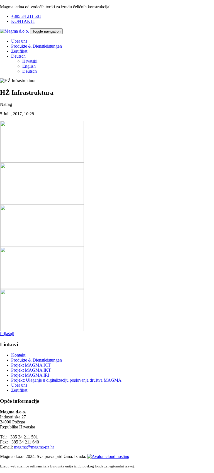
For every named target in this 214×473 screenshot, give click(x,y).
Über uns (19, 41)
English (29, 66)
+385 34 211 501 (26, 16)
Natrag (6, 104)
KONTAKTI (23, 21)
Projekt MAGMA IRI (30, 375)
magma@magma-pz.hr (34, 447)
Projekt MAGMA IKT (31, 370)
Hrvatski (29, 61)
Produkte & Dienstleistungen (36, 46)
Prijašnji (7, 333)
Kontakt (18, 355)
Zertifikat (19, 51)
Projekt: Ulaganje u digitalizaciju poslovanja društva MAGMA (66, 380)
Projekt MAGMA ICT (31, 365)
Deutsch (18, 56)
